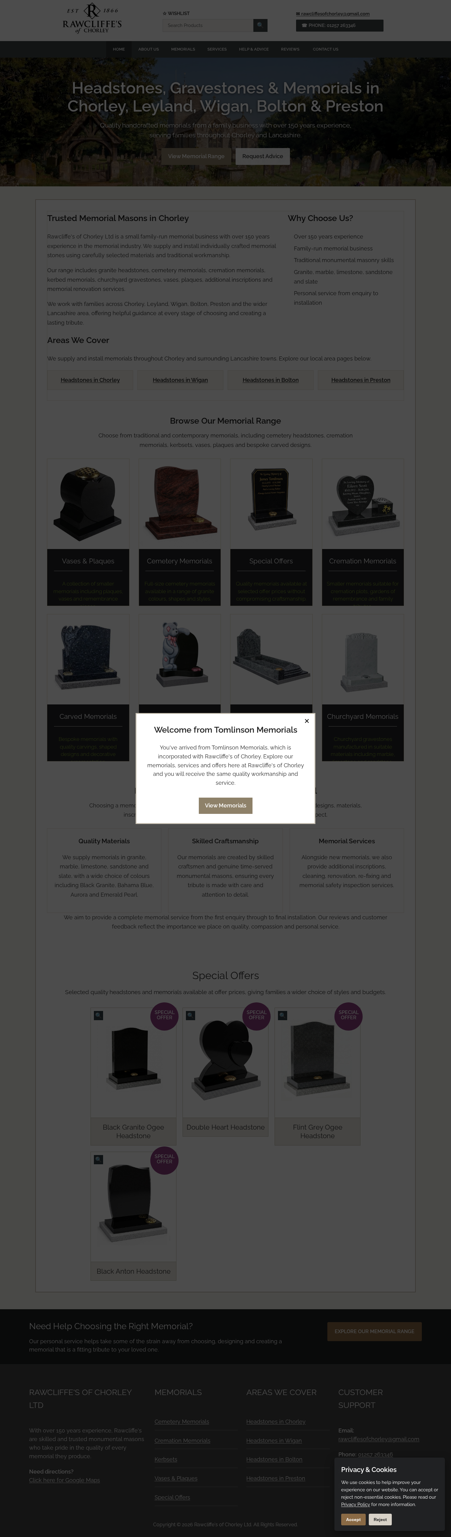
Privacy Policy (355, 1504)
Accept (353, 1519)
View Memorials (225, 805)
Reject (380, 1519)
